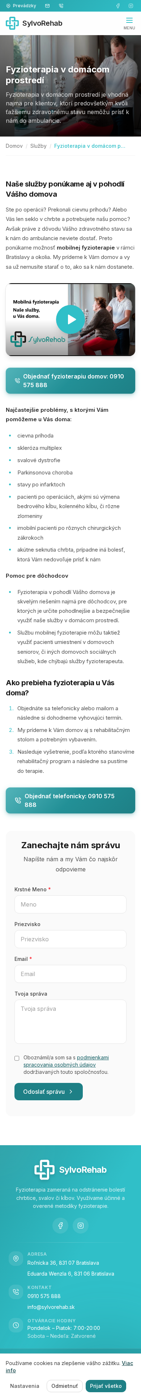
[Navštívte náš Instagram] (131, 5)
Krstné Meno (32, 889)
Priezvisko (27, 924)
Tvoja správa (30, 994)
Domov (14, 146)
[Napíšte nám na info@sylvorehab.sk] (47, 5)
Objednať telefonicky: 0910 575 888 (70, 800)
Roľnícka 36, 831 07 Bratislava (63, 1263)
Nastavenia (24, 1386)
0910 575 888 (44, 1296)
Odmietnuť (64, 1386)
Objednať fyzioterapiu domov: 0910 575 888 (73, 381)
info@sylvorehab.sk (51, 1307)
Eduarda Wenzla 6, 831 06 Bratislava (70, 1274)
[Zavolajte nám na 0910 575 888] (61, 5)
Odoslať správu (44, 1091)
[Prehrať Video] (70, 319)
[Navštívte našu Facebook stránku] (118, 5)
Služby (38, 146)
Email (23, 959)
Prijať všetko (106, 1386)
